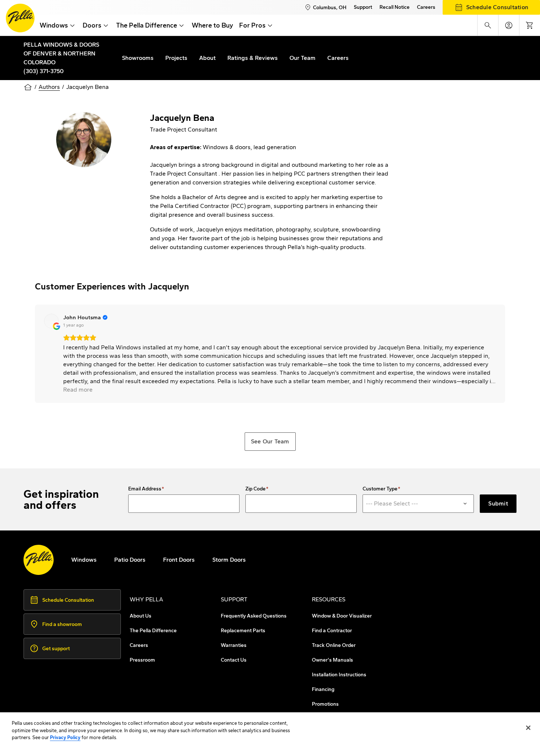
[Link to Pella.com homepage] (20, 18)
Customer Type (380, 489)
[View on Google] (51, 321)
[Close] (528, 728)
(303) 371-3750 (44, 71)
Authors (49, 86)
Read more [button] (78, 389)
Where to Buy (212, 25)
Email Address (144, 489)
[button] (35, 354)
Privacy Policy (65, 737)
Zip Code (255, 489)
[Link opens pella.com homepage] (39, 559)
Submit (498, 503)
